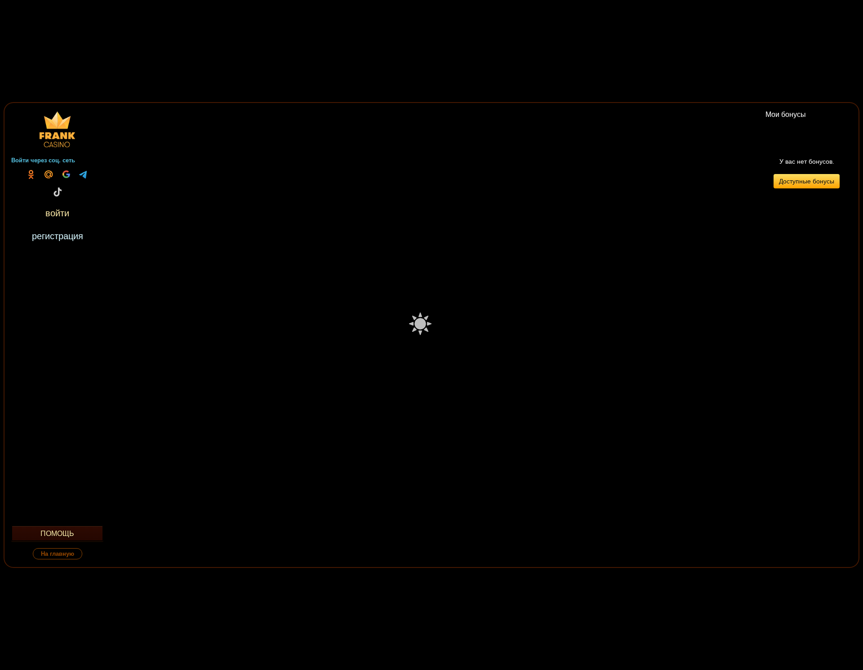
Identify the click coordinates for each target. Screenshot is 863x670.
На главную (57, 553)
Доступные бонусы (806, 181)
